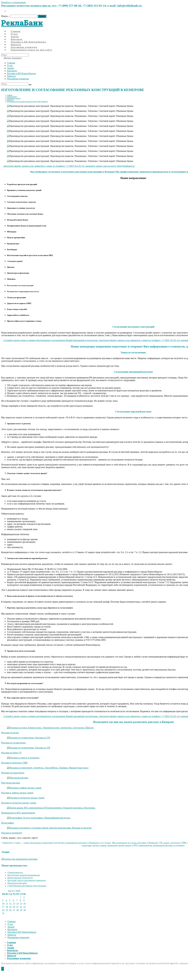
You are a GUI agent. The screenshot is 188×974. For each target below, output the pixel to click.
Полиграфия (7, 823)
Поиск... (5, 16)
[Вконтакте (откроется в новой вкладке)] (8, 11)
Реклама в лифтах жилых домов (17, 793)
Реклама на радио (10, 732)
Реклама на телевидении (13, 742)
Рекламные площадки (18, 78)
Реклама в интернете (11, 833)
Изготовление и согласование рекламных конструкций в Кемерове (27, 101)
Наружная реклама (10, 782)
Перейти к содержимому (13, 2)
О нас (10, 65)
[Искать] (30, 84)
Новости (11, 76)
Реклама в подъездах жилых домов (18, 803)
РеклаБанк (22, 23)
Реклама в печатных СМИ (14, 762)
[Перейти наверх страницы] (2, 969)
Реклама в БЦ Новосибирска (21, 73)
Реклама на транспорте (12, 772)
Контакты (12, 71)
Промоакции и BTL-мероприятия (18, 813)
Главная (11, 63)
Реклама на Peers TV (11, 752)
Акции (10, 68)
